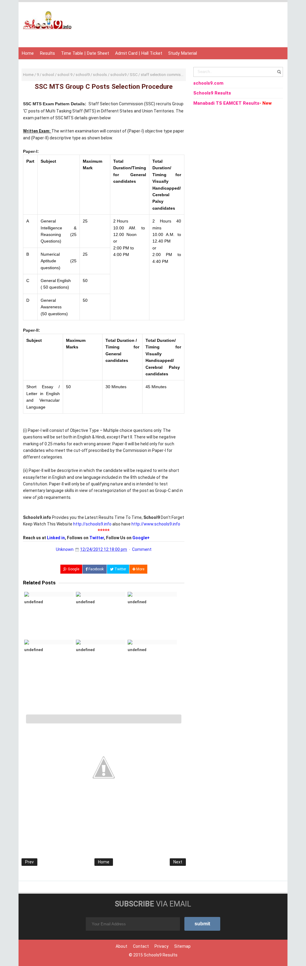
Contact (141, 946)
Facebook (96, 569)
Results (47, 53)
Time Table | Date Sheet (85, 53)
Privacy (161, 946)
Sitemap (182, 946)
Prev (29, 862)
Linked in (56, 537)
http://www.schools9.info (155, 524)
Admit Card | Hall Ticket (138, 53)
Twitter (96, 537)
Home (28, 53)
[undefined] (49, 594)
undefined (33, 602)
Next (177, 862)
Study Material (182, 53)
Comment (142, 549)
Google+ (141, 537)
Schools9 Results (161, 955)
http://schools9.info (92, 524)
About (121, 946)
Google (73, 569)
